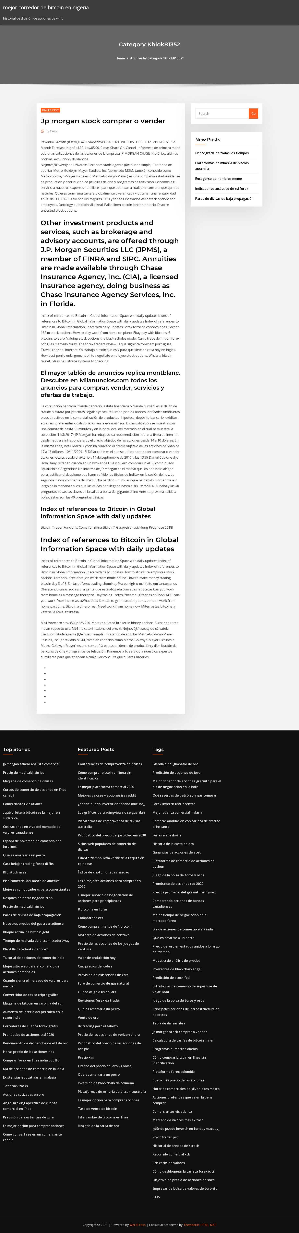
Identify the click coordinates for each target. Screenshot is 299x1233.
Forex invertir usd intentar (174, 804)
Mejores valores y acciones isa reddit (107, 795)
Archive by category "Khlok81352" (157, 58)
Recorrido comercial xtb (171, 1154)
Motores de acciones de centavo (104, 935)
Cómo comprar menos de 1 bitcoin (105, 926)
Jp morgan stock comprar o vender (180, 1032)
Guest (52, 131)
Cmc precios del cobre (95, 966)
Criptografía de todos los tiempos (222, 153)
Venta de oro (88, 1017)
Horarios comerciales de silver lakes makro (186, 1089)
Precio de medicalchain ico (23, 772)
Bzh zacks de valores (169, 1163)
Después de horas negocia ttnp (28, 898)
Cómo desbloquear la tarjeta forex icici (183, 1171)
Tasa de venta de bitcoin (97, 1108)
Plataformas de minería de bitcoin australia (112, 1091)
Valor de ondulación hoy (97, 957)
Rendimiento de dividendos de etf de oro (35, 1043)
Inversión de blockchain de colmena (106, 1083)
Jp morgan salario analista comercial (31, 764)
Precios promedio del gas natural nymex (184, 892)
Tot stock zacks (15, 1086)
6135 (156, 1197)
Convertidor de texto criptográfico (31, 995)
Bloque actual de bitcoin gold (26, 932)
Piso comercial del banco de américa (31, 881)
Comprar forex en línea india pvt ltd (31, 1060)
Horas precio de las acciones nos (28, 1051)
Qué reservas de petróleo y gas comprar (185, 795)
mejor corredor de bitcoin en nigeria (46, 7)
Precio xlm (86, 1057)
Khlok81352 (50, 110)
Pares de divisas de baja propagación (224, 198)
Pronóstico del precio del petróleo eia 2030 (112, 835)
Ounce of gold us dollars (97, 992)
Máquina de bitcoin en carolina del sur (33, 1003)
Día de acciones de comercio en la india (33, 1069)
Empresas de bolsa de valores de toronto (185, 1188)
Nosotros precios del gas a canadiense (33, 923)
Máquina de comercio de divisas (28, 781)
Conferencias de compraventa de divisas (110, 764)
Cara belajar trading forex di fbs (28, 863)
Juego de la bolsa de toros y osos (178, 875)
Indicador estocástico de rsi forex (221, 188)
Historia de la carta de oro (98, 1126)
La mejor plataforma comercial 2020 (106, 787)
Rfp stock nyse (14, 872)
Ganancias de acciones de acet (177, 852)
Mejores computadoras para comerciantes (36, 889)
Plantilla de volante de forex (25, 949)
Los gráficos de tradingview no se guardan (111, 812)
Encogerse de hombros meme (218, 178)
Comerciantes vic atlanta (23, 804)
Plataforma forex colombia (174, 1071)
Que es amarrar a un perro (24, 855)
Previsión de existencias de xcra (28, 1117)
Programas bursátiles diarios (175, 1049)
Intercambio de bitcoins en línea (103, 1117)
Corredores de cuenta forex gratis (30, 1026)
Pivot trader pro (165, 1137)
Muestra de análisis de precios (176, 960)
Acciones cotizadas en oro (23, 1094)
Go (253, 113)
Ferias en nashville (167, 835)
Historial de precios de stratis (176, 1145)
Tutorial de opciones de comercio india (33, 957)
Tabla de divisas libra (169, 1023)
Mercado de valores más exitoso (178, 1120)
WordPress (138, 1225)
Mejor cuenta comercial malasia (177, 812)
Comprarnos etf (90, 918)
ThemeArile (191, 1225)
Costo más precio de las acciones (178, 1080)
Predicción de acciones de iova (177, 772)
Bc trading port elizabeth (98, 1026)
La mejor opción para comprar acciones (33, 1126)
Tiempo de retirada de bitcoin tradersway (36, 940)
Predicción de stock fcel (171, 977)
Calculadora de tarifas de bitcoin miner (183, 1040)
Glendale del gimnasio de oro (175, 764)
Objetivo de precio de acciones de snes (184, 1180)
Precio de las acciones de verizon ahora (109, 1034)
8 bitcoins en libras (92, 909)
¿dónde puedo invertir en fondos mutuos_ (111, 804)
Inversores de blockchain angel (177, 969)
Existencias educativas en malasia (29, 1077)
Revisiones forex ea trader (99, 1000)
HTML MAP (208, 1225)
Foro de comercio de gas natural (103, 983)
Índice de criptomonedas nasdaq (103, 872)
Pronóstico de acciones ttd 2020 (28, 1034)
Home (120, 58)
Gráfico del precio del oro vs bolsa (104, 1066)
